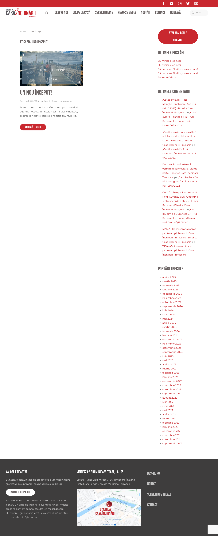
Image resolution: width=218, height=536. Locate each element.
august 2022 (169, 397)
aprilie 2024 (169, 322)
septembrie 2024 (172, 306)
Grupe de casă (81, 12)
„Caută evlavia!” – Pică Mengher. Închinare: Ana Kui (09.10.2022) (179, 153)
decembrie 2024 (172, 293)
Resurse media (127, 12)
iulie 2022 (168, 402)
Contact (160, 12)
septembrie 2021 (172, 443)
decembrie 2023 (172, 339)
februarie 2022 (170, 422)
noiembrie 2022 (171, 385)
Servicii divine (104, 12)
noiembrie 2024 (171, 298)
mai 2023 (167, 360)
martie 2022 (169, 418)
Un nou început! (36, 93)
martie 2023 (169, 368)
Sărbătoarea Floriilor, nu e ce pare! (178, 69)
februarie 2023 (170, 372)
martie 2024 (169, 327)
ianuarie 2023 (170, 377)
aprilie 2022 (169, 414)
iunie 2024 (168, 314)
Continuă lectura (33, 127)
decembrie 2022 (172, 381)
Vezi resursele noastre (178, 36)
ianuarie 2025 (170, 289)
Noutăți (145, 12)
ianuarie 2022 (170, 426)
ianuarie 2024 (170, 335)
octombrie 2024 (171, 302)
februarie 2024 (171, 331)
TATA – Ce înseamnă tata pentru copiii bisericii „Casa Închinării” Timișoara (178, 250)
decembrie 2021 (171, 431)
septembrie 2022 (172, 393)
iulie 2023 (168, 356)
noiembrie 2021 (171, 435)
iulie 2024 (168, 310)
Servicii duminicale (61, 101)
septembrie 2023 (172, 352)
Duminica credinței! (169, 60)
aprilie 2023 (169, 364)
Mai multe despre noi (20, 492)
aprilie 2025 (169, 277)
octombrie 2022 (171, 389)
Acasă (23, 31)
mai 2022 (167, 410)
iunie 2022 (168, 406)
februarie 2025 (170, 285)
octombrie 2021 (171, 439)
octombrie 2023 (171, 347)
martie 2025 (169, 281)
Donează (175, 12)
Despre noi (61, 12)
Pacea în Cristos (167, 77)
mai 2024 (167, 318)
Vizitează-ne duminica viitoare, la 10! (100, 472)
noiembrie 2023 (171, 343)
